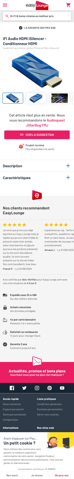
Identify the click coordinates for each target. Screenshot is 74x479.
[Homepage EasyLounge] (37, 5)
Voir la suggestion (39, 134)
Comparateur (10, 419)
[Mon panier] (68, 5)
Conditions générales (49, 404)
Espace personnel (13, 409)
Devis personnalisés (14, 414)
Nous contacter (12, 404)
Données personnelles (50, 409)
